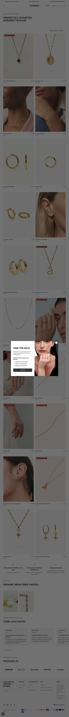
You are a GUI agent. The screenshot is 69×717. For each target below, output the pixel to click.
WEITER (23, 370)
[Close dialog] (56, 342)
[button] (3, 714)
